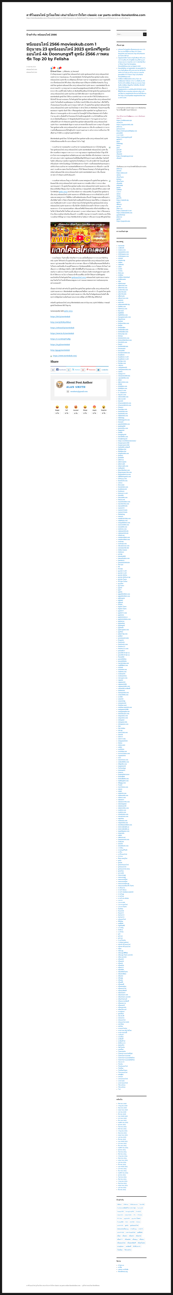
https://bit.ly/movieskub (60, 317)
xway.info (121, 833)
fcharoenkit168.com (124, 403)
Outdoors (121, 552)
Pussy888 (121, 657)
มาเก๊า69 (120, 932)
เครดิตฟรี (120, 1039)
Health (120, 432)
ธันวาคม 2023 (122, 1171)
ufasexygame (122, 804)
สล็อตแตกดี (121, 1005)
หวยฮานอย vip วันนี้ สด (124, 1030)
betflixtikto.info (123, 330)
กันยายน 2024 (122, 1152)
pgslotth (121, 627)
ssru (119, 758)
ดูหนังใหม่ (121, 871)
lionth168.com (122, 481)
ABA (119, 281)
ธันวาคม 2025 (122, 1120)
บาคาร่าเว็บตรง (122, 907)
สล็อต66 (119, 158)
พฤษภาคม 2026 (123, 1110)
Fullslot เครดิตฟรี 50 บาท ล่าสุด (126, 1208)
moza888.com (122, 527)
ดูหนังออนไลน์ (121, 129)
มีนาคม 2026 (122, 1114)
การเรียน (120, 848)
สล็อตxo (120, 980)
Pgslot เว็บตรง (122, 606)
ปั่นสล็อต (120, 909)
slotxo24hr (121, 745)
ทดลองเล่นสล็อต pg (123, 883)
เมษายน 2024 (122, 1162)
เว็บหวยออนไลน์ (122, 1072)
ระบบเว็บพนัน (122, 940)
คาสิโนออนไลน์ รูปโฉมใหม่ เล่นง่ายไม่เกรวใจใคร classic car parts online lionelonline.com (85, 15)
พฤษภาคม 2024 (123, 1160)
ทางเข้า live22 (122, 890)
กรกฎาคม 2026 (122, 1106)
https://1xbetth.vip (123, 200)
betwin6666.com (123, 338)
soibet (120, 747)
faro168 (120, 401)
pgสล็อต (120, 632)
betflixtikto (121, 327)
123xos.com (122, 250)
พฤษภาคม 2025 (123, 1135)
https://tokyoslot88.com (124, 213)
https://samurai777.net (124, 211)
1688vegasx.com (123, 254)
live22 (118, 145)
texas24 (120, 772)
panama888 (122, 556)
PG (119, 567)
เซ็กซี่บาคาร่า (122, 1043)
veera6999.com (123, 816)
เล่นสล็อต (120, 1049)
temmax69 (121, 770)
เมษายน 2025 (122, 1137)
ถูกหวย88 (121, 873)
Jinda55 (120, 455)
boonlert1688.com (124, 353)
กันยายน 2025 (122, 1127)
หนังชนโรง (120, 122)
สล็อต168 (119, 154)
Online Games (122, 550)
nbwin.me (121, 535)
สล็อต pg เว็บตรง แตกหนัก (125, 955)
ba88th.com (122, 306)
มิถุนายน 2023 (122, 1183)
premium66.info (123, 638)
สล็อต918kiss (122, 974)
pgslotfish (121, 623)
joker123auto (122, 462)
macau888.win (122, 506)
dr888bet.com (122, 386)
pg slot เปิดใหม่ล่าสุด (124, 577)
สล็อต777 (121, 967)
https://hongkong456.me (125, 156)
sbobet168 (121, 690)
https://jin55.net (122, 173)
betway (120, 336)
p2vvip (120, 554)
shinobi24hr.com (123, 713)
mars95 (120, 516)
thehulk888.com (123, 779)
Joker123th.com (123, 466)
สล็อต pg (120, 951)
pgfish (120, 592)
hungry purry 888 (123, 443)
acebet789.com (123, 290)
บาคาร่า (119, 192)
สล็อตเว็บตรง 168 (123, 995)
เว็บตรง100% (122, 1051)
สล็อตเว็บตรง (120, 177)
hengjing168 (122, 434)
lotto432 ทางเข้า (123, 493)
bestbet (120, 321)
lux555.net (121, 499)
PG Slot (120, 569)
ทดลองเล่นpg (122, 875)
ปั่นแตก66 (121, 911)
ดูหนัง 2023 (63, 192)
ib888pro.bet (122, 449)
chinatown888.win (124, 376)
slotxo (119, 194)
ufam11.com (122, 797)
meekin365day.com (124, 518)
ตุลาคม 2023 (122, 1175)
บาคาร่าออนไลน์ (123, 904)
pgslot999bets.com (124, 619)
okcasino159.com (123, 546)
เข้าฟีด (120, 1267)
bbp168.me (121, 319)
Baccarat (121, 311)
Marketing (121, 514)
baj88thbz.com (123, 315)
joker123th (121, 464)
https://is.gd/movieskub (60, 345)
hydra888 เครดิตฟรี (124, 447)
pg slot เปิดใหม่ (122, 575)
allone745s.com (123, 298)
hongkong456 (122, 439)
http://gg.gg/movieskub (60, 350)
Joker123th (128, 1215)
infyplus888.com (123, 453)
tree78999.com (123, 787)
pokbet (120, 636)
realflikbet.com (123, 665)
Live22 (120, 483)
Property (121, 640)
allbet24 (119, 204)
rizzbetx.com (122, 672)
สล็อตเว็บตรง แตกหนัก (124, 997)
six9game (121, 720)
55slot (120, 269)
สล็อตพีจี (120, 982)
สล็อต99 (120, 976)
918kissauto (122, 279)
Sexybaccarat (122, 705)
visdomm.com (122, 821)
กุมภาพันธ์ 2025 (123, 1141)
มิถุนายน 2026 (122, 1108)
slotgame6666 (123, 741)
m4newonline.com (124, 502)
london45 (121, 491)
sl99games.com (123, 724)
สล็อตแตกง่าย (122, 1003)
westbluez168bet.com (125, 825)
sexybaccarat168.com (125, 707)
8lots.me (121, 273)
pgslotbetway (121, 215)
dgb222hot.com (123, 382)
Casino (120, 371)
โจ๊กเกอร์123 (121, 1085)
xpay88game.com (123, 831)
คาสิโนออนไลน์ (122, 854)
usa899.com (122, 810)
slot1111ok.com (123, 732)
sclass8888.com (123, 695)
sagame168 (121, 682)
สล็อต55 (120, 963)
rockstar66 (121, 674)
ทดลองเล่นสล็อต (122, 879)
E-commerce (122, 392)
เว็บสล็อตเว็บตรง (122, 1070)
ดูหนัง (118, 148)
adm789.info (122, 292)
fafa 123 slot (122, 399)
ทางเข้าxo (121, 896)
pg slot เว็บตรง (122, 579)
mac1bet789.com (123, 504)
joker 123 (119, 208)
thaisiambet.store (123, 774)
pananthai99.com (124, 558)
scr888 (120, 697)
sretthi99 (121, 749)
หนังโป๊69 (121, 1024)
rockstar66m (122, 676)
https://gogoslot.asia (123, 221)
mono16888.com (123, 525)
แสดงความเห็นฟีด (123, 1269)
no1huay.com (122, 544)
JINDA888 (120, 185)
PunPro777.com (123, 648)
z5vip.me (121, 841)
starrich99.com (123, 760)
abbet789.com (122, 285)
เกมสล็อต (120, 1037)
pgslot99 (121, 615)
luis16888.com (122, 497)
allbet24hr (121, 296)
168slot (120, 258)
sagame (120, 680)
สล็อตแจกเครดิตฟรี (123, 1001)
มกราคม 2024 (122, 1169)
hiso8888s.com (123, 437)
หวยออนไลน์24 (122, 1028)
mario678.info (122, 510)
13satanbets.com (123, 252)
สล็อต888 (119, 183)
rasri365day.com (123, 663)
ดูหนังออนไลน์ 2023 (79, 277)
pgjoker (120, 600)
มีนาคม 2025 (122, 1139)
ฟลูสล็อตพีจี (121, 925)
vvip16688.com (123, 823)
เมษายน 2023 (122, 1187)
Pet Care (120, 565)
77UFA (120, 271)
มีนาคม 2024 (122, 1164)
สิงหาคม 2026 (122, 1103)
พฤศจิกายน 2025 (123, 1122)
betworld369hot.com (125, 340)
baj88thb (121, 313)
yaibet (120, 835)
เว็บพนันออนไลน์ (123, 1066)
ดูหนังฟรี (119, 150)
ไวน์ (119, 1089)
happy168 (121, 430)
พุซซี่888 (119, 190)
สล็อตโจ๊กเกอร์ (122, 1009)
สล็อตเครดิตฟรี (122, 990)
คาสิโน (120, 852)
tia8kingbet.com (123, 781)
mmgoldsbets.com (124, 523)
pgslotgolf (121, 625)
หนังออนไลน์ (121, 1020)
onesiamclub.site (123, 548)
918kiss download (124, 277)
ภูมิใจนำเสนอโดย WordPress (91, 1285)
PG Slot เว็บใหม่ (122, 581)
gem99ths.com (123, 428)
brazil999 (121, 355)
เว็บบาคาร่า (121, 1062)
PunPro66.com (123, 644)
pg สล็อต (120, 583)
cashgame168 (122, 367)
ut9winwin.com (123, 814)
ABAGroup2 (122, 283)
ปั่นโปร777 (121, 915)
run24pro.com (122, 678)
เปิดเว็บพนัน (121, 1047)
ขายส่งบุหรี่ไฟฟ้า (123, 850)
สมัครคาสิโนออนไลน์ (124, 944)
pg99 (118, 141)
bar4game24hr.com (124, 317)
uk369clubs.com (123, 808)
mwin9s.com (122, 529)
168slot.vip (121, 260)
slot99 (119, 175)
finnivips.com (122, 409)
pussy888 (120, 133)
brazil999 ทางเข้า (123, 357)
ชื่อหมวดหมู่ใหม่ (122, 858)
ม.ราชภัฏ (120, 928)
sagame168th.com (124, 686)
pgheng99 (121, 598)
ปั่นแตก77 (121, 913)
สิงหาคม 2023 (122, 1179)
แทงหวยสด (121, 1081)
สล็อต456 (121, 961)
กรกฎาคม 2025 (122, 1131)
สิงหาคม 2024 (122, 1154)
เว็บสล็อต (120, 1068)
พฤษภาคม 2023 (123, 1185)
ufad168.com (122, 793)
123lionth (121, 248)
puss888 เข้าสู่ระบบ (124, 653)
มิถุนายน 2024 (122, 1158)
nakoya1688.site (123, 531)
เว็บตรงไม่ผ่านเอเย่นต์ (124, 1056)
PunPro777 (121, 646)
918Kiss (120, 275)
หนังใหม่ (120, 1026)
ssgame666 (122, 755)
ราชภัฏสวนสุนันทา (123, 942)
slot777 (120, 737)
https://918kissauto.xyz (124, 120)
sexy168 (120, 699)
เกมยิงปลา (121, 1035)
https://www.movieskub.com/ (65, 356)
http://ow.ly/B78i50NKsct (60, 322)
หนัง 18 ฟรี (121, 1016)
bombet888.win (123, 346)
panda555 (121, 560)
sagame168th (122, 684)
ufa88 (120, 791)
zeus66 (120, 844)
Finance (120, 407)
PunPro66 (121, 642)
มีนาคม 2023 (122, 1189)
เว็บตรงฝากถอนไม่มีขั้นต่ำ (125, 1053)
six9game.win (122, 722)
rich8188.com (122, 669)
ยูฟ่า (119, 934)
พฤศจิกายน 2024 (123, 1148)
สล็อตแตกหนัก (122, 1007)
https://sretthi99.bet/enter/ (127, 441)
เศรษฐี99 (120, 1074)
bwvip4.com (122, 361)
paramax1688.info (124, 562)
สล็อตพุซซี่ (121, 984)
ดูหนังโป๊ (119, 198)
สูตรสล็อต (121, 1014)
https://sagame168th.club (125, 124)
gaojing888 (121, 426)
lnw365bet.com (123, 487)
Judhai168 (121, 468)
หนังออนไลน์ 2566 (31, 69)
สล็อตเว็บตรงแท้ (122, 999)
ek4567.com (122, 395)
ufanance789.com (124, 802)
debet (120, 380)
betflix (120, 325)
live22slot (121, 485)
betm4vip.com (122, 334)
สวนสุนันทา (121, 1011)
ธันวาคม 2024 (122, 1145)
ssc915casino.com (124, 753)
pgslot (119, 187)
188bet (120, 262)
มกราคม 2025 (122, 1143)
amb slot (121, 302)
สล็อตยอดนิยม (122, 986)
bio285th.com (122, 342)
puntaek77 (121, 651)
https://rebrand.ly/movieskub (62, 328)
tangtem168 (122, 766)
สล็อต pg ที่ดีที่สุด (123, 953)
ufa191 (120, 789)
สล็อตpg (120, 978)
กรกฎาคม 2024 (122, 1156)
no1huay (121, 541)
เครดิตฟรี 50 (121, 1041)
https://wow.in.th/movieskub (62, 333)
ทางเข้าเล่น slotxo (123, 898)
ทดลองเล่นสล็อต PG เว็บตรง (126, 886)
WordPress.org (123, 1271)
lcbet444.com (122, 478)
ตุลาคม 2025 (122, 1124)
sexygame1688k (123, 709)
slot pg (120, 730)
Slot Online (121, 728)
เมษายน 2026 (122, 1112)
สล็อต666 (121, 965)
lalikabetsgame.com (124, 476)
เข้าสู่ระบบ (121, 1265)
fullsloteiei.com (123, 416)
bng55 (120, 344)
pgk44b (120, 602)
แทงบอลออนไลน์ (123, 1079)
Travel (120, 785)
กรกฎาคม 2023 (122, 1181)
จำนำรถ (120, 856)
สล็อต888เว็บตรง (123, 972)
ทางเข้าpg (121, 894)
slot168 (119, 171)
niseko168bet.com (124, 537)
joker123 (119, 127)
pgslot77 (119, 139)
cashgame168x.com (124, 369)
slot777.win (122, 739)
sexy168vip (121, 701)
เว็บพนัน (120, 1064)
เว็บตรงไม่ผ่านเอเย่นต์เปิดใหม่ (126, 1058)
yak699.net (121, 837)
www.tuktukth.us (123, 827)
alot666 (120, 300)
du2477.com (122, 390)
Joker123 (121, 460)
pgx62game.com (123, 630)
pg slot (119, 206)
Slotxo (120, 743)
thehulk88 (121, 776)
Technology (122, 768)
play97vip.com (122, 634)
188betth (121, 264)
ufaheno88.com (123, 795)
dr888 (120, 384)
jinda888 (121, 458)
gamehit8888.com (124, 424)
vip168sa (121, 818)
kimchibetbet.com (124, 470)
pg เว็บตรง (121, 586)
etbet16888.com (123, 397)
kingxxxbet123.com (124, 474)
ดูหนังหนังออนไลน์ (123, 865)
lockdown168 (122, 489)
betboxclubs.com (123, 323)
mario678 (121, 508)
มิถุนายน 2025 (122, 1133)
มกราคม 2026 (122, 1118)
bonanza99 (121, 348)
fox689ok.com (123, 411)
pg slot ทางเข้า (122, 571)
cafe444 (120, 365)
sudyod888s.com (123, 762)
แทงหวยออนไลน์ (123, 1083)
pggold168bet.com (124, 594)
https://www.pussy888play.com (127, 131)
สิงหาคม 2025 (122, 1129)
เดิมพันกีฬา (121, 1045)
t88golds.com (122, 764)
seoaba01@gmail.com (79, 391)
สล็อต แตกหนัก (122, 957)
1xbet (120, 267)
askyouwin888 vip (124, 304)
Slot (119, 726)
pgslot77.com (122, 613)
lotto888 (121, 495)
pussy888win (122, 661)
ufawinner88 (122, 806)
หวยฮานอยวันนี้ (122, 1032)
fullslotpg (120, 143)
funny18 (120, 422)
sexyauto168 (122, 703)
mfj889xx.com (123, 520)
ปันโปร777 (121, 917)
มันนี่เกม (120, 930)
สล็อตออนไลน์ (122, 988)
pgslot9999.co (123, 617)
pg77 (119, 590)
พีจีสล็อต (120, 921)
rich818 (120, 667)
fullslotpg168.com (124, 420)
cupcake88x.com (123, 378)
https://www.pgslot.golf (124, 137)
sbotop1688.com (123, 693)
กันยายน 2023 (122, 1177)
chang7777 (121, 374)
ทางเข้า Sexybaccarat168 (125, 892)
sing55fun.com (123, 716)
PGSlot (120, 604)
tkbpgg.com (122, 783)
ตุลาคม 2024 (122, 1150)
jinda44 (119, 179)
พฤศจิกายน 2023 (123, 1173)
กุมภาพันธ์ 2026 (123, 1116)
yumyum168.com (123, 839)
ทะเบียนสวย (121, 888)
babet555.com (122, 309)
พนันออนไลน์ (122, 919)
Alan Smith (76, 387)
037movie (121, 246)
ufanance (121, 800)
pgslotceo (121, 621)
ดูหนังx (120, 862)
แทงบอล (120, 1076)
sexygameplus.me (124, 711)
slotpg (119, 196)
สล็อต (119, 948)
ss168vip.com (122, 751)
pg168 (120, 588)
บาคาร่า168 (120, 135)
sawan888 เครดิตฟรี (124, 688)
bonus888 (121, 351)
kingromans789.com (125, 472)
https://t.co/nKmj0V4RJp (60, 339)
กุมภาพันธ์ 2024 (123, 1166)
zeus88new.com (123, 846)
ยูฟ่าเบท (120, 936)
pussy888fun (122, 659)
